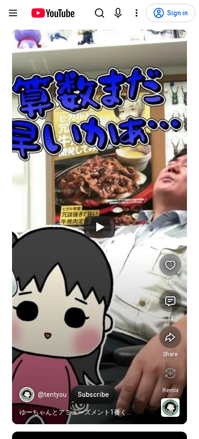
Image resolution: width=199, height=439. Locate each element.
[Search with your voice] (118, 13)
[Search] (99, 13)
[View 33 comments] (170, 301)
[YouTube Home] (52, 13)
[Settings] (136, 13)
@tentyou (52, 394)
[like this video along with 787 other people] (170, 265)
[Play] (99, 227)
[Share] (170, 337)
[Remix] (170, 373)
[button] (26, 394)
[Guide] (13, 13)
